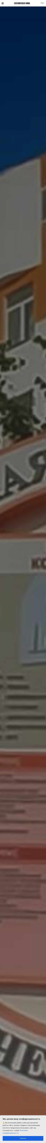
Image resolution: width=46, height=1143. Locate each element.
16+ (42, 3)
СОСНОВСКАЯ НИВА (22, 3)
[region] (23, 1129)
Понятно (23, 1138)
